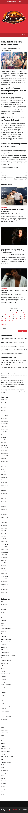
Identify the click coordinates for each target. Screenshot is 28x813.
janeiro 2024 (4, 482)
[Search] (25, 35)
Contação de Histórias (6, 641)
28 (2, 321)
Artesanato (3, 609)
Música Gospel (4, 732)
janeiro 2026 (4, 418)
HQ (2, 700)
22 (5, 318)
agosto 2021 (4, 560)
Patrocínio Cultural (5, 751)
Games (2, 695)
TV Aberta (3, 783)
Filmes (2, 690)
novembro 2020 (4, 584)
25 (16, 318)
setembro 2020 (4, 589)
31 (13, 321)
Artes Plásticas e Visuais (6, 607)
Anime (2, 601)
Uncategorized (4, 789)
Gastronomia (4, 698)
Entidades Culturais (5, 674)
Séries (2, 767)
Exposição (3, 679)
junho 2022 (3, 533)
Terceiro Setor (4, 781)
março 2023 (4, 509)
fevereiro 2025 (4, 447)
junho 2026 (3, 405)
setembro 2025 (4, 429)
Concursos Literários (6, 639)
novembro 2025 (4, 423)
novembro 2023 (4, 488)
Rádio (2, 759)
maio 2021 (3, 568)
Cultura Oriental (4, 649)
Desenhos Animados (6, 660)
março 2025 (4, 445)
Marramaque (14, 809)
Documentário (4, 663)
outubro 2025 (4, 426)
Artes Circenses (4, 604)
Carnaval (3, 623)
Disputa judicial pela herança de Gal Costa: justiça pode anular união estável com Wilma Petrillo (13, 250)
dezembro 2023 (4, 485)
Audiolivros (3, 615)
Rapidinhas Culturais (6, 762)
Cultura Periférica (5, 652)
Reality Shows (4, 764)
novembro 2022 (4, 520)
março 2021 (4, 573)
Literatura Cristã (5, 711)
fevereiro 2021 (4, 576)
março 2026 (4, 413)
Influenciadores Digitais (6, 706)
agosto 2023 (4, 496)
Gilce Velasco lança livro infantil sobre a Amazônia (12, 346)
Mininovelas (4, 719)
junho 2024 (3, 469)
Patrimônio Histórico (6, 748)
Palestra (3, 743)
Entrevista (3, 676)
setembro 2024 (4, 461)
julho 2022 (3, 530)
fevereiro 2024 (4, 480)
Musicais (3, 735)
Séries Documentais (5, 770)
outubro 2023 (4, 490)
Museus (3, 724)
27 (24, 318)
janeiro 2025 (4, 450)
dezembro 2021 (4, 549)
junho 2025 (3, 437)
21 (2, 318)
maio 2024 (3, 472)
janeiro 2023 (4, 514)
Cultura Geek (4, 647)
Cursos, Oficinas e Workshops (8, 655)
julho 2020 (3, 595)
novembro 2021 (4, 552)
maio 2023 (3, 504)
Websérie (3, 794)
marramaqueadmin (6, 50)
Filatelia (3, 687)
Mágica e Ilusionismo (6, 716)
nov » (5, 324)
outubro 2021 (4, 554)
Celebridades (9, 167)
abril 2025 (3, 442)
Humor (2, 703)
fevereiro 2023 (4, 512)
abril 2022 (3, 538)
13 (24, 314)
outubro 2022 (4, 522)
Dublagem (3, 666)
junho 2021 (3, 565)
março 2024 (4, 477)
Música (16, 167)
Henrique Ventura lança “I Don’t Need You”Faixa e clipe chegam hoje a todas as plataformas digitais (13, 362)
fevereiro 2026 (4, 415)
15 (5, 316)
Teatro (2, 775)
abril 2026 (3, 410)
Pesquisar (3, 328)
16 (9, 316)
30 (9, 321)
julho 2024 (3, 466)
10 (13, 314)
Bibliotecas (3, 620)
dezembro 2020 (4, 581)
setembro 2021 (4, 557)
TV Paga (3, 786)
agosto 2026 (4, 399)
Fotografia (3, 692)
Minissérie (3, 722)
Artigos (2, 612)
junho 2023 (3, 501)
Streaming (3, 773)
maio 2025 (3, 439)
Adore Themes (10, 811)
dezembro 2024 (4, 453)
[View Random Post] (22, 35)
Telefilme (3, 778)
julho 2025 (3, 434)
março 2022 (4, 541)
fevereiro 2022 (4, 544)
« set (2, 324)
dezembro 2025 (4, 421)
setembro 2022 (4, 525)
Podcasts (3, 754)
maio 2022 (3, 536)
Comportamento (5, 636)
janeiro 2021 (4, 578)
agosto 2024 (4, 464)
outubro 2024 (4, 458)
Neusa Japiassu (5, 372)
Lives (2, 714)
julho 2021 (3, 562)
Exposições (3, 682)
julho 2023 (3, 498)
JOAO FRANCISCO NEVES (7, 380)
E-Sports (3, 668)
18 (16, 316)
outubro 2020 (4, 587)
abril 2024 (3, 474)
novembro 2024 (4, 455)
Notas (2, 738)
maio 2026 (3, 407)
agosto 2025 (4, 431)
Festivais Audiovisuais (6, 684)
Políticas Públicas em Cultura (8, 756)
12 (20, 314)
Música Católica (5, 730)
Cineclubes (3, 631)
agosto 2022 (4, 528)
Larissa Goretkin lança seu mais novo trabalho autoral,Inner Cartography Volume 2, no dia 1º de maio (13, 390)
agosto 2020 (4, 592)
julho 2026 (3, 402)
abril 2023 (3, 506)
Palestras (3, 746)
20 (24, 316)
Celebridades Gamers (6, 628)
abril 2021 (3, 571)
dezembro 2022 (4, 517)
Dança (2, 657)
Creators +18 (4, 644)
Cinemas (3, 633)
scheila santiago (5, 389)
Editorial (3, 671)
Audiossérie (3, 617)
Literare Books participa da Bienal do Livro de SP (12, 353)
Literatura (3, 708)
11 (16, 314)
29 (5, 321)
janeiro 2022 (4, 546)
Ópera (2, 740)
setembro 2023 (4, 493)
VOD (2, 791)
